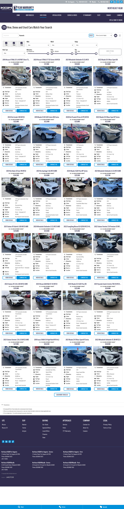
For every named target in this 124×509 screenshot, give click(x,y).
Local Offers (46, 431)
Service (65, 424)
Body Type (5, 50)
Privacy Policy (107, 424)
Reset (91, 35)
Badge (76, 42)
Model (52, 42)
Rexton (24, 424)
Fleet (98, 15)
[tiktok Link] (121, 2)
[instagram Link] (118, 2)
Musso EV (5, 428)
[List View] (119, 35)
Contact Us (23, 111)
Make (28, 42)
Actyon (24, 431)
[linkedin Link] (115, 2)
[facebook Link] (111, 2)
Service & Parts (72, 15)
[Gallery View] (115, 35)
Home (18, 15)
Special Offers (56, 15)
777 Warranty (87, 15)
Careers (85, 431)
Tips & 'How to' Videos (115, 20)
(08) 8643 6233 (8, 456)
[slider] (48, 53)
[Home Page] (17, 8)
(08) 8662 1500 (8, 467)
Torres (24, 428)
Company (119, 15)
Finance (108, 15)
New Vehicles (30, 15)
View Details (9, 111)
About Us (85, 428)
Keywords (21, 35)
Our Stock (43, 15)
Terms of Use (107, 428)
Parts (64, 428)
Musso (4, 424)
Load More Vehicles (62, 395)
